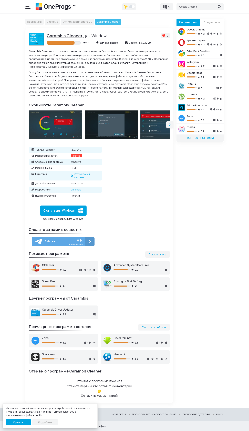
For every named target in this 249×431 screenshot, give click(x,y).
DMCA (220, 414)
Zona (45, 338)
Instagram (193, 62)
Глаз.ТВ (191, 83)
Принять (18, 422)
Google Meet (194, 73)
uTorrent (192, 94)
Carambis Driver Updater (57, 309)
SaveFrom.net (123, 338)
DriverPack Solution (198, 51)
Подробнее (45, 422)
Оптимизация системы (82, 175)
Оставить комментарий (99, 395)
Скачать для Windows (59, 210)
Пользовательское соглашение (154, 414)
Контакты (119, 414)
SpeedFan (48, 281)
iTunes (191, 127)
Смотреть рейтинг (154, 327)
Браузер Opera (196, 40)
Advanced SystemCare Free (132, 265)
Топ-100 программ (200, 138)
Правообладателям (196, 414)
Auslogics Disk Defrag (128, 281)
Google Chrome (196, 29)
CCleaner (48, 265)
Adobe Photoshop (197, 105)
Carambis (76, 189)
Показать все (157, 254)
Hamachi (119, 354)
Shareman (48, 354)
